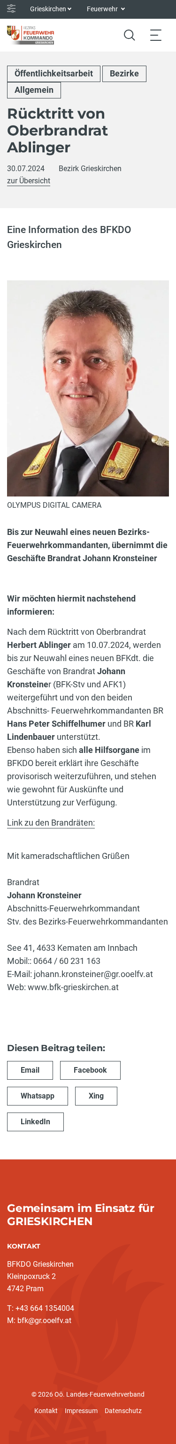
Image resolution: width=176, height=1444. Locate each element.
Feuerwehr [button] (103, 9)
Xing (96, 1095)
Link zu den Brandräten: (51, 822)
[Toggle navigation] (156, 35)
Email (30, 1070)
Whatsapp (37, 1095)
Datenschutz (123, 1410)
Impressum (81, 1410)
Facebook (90, 1070)
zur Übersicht (28, 180)
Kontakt (46, 1410)
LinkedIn (35, 1121)
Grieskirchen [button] (48, 9)
